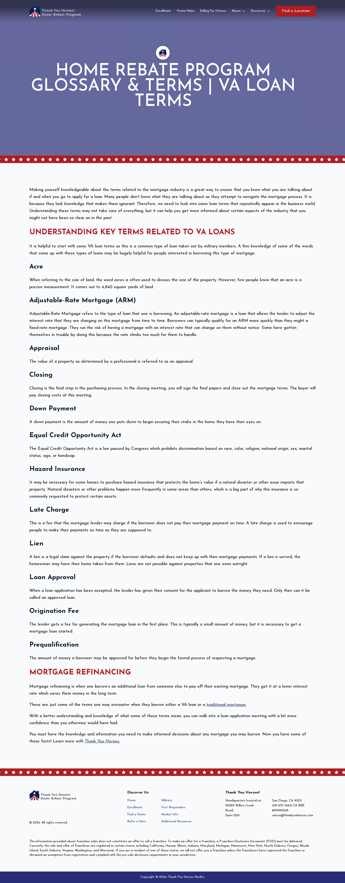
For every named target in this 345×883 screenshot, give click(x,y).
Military (166, 800)
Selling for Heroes (213, 11)
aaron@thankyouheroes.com (292, 815)
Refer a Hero (136, 821)
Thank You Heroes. (102, 741)
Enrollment (163, 11)
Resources (258, 11)
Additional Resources (176, 821)
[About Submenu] (244, 11)
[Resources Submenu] (268, 11)
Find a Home (136, 814)
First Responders (173, 807)
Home (131, 800)
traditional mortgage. (226, 705)
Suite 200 (232, 815)
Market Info (169, 814)
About (236, 11)
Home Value (185, 11)
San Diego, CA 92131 (287, 800)
